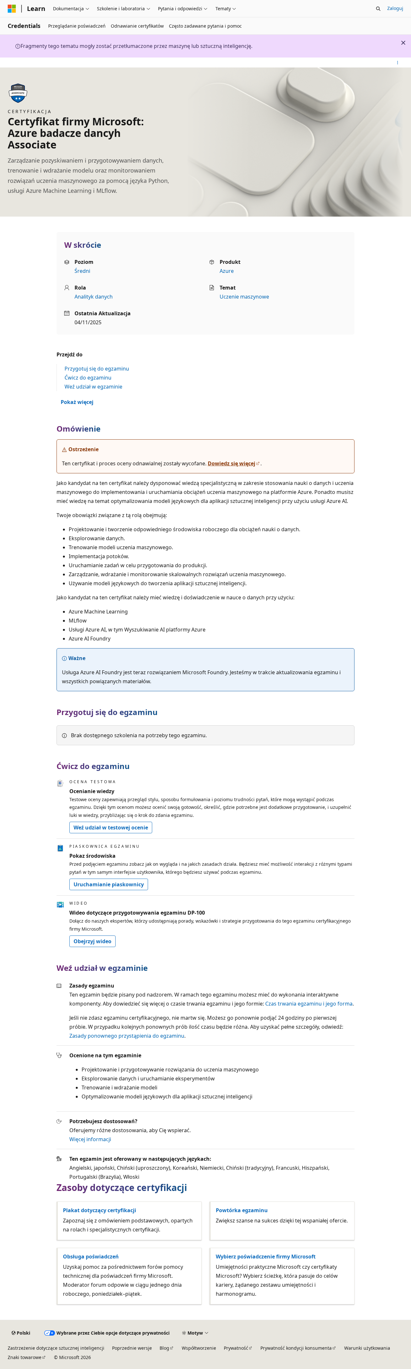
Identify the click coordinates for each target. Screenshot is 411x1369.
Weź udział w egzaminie (93, 386)
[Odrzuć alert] (403, 43)
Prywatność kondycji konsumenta (296, 1348)
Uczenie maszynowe (244, 296)
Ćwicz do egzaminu (88, 377)
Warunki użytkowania (367, 1348)
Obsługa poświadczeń (91, 1256)
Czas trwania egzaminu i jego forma (309, 1003)
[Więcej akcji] (397, 63)
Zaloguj (395, 8)
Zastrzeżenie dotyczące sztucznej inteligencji (56, 1348)
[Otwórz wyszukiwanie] (378, 8)
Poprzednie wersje (132, 1348)
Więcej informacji (90, 1139)
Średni (82, 270)
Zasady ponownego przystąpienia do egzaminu (126, 1035)
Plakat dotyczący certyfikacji (99, 1210)
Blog (164, 1348)
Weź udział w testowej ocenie (111, 827)
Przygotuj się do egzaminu (97, 368)
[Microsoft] (12, 8)
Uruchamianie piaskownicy (109, 884)
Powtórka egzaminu (242, 1210)
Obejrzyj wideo (92, 941)
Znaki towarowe (24, 1357)
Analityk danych (93, 296)
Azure (227, 270)
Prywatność (236, 1348)
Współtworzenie (199, 1348)
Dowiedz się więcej (231, 463)
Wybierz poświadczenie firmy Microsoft (266, 1256)
